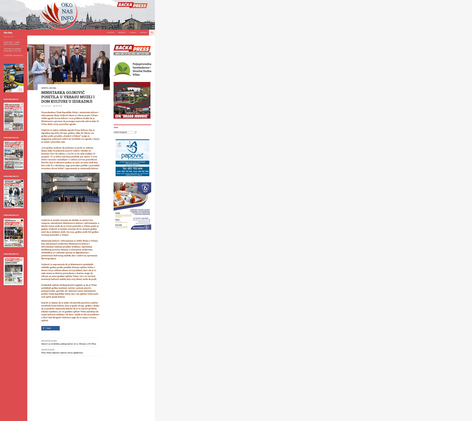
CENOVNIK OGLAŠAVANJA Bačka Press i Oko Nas (12, 50)
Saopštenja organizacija (13, 55)
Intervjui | (122, 32)
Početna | (111, 32)
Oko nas (58, 106)
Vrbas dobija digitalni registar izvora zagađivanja (62, 351)
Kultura (52, 88)
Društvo (45, 88)
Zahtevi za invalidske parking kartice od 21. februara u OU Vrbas (68, 342)
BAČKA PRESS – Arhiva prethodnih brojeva (12, 43)
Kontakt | (143, 32)
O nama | (132, 32)
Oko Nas (8, 32)
